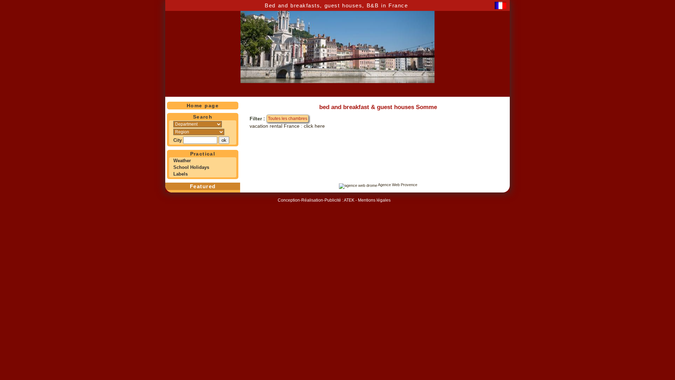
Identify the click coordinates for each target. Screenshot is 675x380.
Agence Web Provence (397, 185)
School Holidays (191, 167)
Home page (203, 105)
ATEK (349, 200)
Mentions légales (374, 200)
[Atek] (358, 185)
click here (314, 126)
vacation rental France (275, 126)
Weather (182, 160)
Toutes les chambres (287, 118)
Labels (180, 174)
